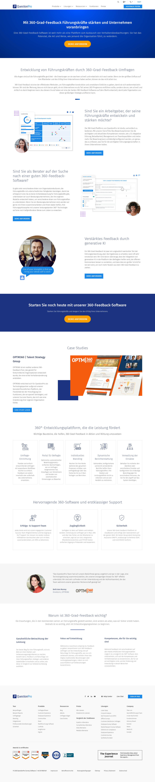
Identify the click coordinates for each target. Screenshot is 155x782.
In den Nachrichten (132, 716)
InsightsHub (41, 729)
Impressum (54, 771)
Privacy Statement (109, 771)
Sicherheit (16, 726)
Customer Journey (106, 735)
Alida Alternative (81, 728)
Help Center (108, 696)
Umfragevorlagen (65, 716)
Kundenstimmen (132, 718)
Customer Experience (44, 713)
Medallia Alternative (82, 730)
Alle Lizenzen (80, 710)
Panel (39, 721)
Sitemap (97, 771)
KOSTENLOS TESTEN (133, 6)
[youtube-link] (95, 696)
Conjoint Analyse (106, 713)
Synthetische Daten (107, 738)
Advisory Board (131, 721)
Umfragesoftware (43, 710)
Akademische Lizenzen (83, 713)
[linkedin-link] (91, 696)
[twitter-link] (88, 696)
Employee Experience (44, 716)
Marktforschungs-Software (46, 724)
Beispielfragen (17, 710)
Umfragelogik (17, 716)
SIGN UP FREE (135, 697)
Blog (61, 710)
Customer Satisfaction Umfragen (110, 721)
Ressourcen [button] (80, 6)
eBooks (62, 713)
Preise (103, 6)
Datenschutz (123, 771)
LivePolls (40, 726)
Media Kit (129, 729)
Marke (128, 726)
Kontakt (129, 732)
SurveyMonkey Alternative (84, 725)
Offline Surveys (105, 718)
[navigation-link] (131, 2)
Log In (139, 2)
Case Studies (64, 718)
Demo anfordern (77, 44)
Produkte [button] (55, 6)
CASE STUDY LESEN (22, 410)
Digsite (40, 732)
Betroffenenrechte (67, 771)
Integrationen (17, 721)
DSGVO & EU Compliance (108, 730)
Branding (15, 718)
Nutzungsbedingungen (84, 771)
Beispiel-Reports (18, 713)
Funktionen (94, 6)
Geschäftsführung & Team (134, 713)
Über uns (129, 710)
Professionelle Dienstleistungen (22, 724)
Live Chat (120, 696)
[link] (124, 2)
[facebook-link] (85, 696)
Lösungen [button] (67, 6)
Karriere (129, 724)
